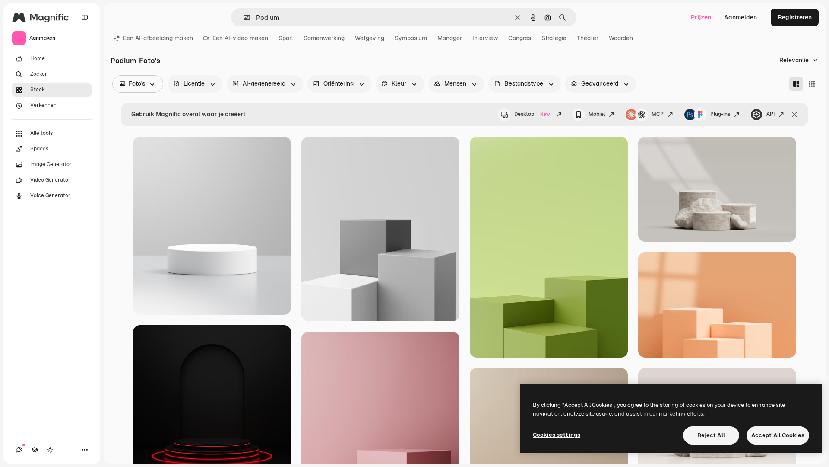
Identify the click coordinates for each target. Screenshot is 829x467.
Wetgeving (369, 38)
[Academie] (34, 450)
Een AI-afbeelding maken (158, 38)
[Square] (812, 84)
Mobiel (597, 114)
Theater (587, 38)
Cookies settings (556, 434)
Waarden (621, 38)
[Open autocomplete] (243, 17)
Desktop (532, 114)
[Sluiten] (794, 114)
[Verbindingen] (19, 450)
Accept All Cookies (777, 435)
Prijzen (701, 17)
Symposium (411, 38)
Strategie (553, 38)
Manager (449, 38)
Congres (519, 38)
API (770, 114)
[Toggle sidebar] (85, 17)
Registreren (795, 17)
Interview (485, 38)
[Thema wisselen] (50, 450)
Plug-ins (720, 114)
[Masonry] (796, 84)
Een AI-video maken (240, 38)
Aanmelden (740, 17)
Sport (285, 38)
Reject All (711, 435)
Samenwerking (324, 38)
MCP (658, 114)
